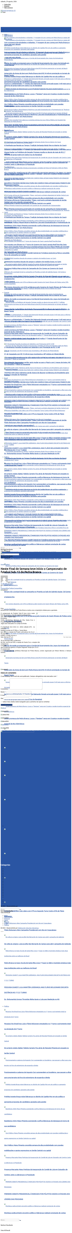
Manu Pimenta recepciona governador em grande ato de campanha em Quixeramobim (35, 209)
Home (2, 564)
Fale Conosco (8, 7)
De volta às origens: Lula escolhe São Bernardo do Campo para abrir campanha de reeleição (37, 944)
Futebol (7, 564)
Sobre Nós (7, 4)
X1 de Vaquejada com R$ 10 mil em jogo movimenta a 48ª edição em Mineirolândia (34, 770)
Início (6, 29)
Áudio (6, 870)
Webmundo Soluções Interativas (28, 906)
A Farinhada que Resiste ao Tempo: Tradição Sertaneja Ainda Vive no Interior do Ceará (35, 145)
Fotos (6, 878)
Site (2, 698)
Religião (6, 891)
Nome (3, 692)
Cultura (6, 875)
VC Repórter (8, 897)
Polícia (6, 884)
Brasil (6, 378)
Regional (7, 130)
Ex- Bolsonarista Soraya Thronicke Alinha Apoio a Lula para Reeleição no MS (31, 999)
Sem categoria (13, 585)
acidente (7, 868)
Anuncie (6, 6)
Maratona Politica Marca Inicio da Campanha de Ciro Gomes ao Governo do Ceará (33, 268)
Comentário (5, 689)
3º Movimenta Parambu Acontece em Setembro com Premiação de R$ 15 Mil (32, 347)
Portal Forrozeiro (9, 887)
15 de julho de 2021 (7, 583)
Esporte (6, 628)
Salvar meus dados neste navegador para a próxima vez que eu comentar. (26, 702)
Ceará (6, 446)
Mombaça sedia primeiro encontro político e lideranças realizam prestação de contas (35, 1213)
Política (6, 1006)
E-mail (3, 695)
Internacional (8, 881)
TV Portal (7, 895)
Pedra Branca (8, 35)
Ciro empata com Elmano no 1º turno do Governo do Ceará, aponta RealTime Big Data (35, 245)
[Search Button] (20, 1220)
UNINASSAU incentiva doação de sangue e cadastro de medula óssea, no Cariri (32, 559)
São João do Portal (10, 892)
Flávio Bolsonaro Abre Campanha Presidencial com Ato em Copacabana (30, 930)
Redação (13, 582)
